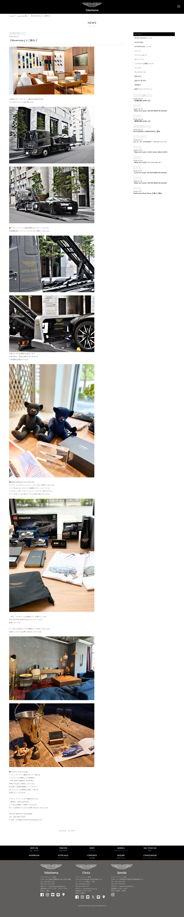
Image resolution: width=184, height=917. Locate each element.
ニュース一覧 (22, 16)
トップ (11, 16)
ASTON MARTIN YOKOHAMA (92, 7)
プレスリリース (140, 72)
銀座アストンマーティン (143, 89)
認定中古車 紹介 (140, 80)
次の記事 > (72, 831)
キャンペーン (139, 59)
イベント (137, 51)
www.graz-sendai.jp (126, 886)
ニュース (137, 68)
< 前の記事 (62, 831)
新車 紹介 (138, 76)
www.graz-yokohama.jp (56, 886)
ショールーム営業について (144, 63)
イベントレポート (140, 55)
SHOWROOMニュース (142, 46)
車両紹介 (137, 85)
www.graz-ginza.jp (90, 888)
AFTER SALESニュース (143, 38)
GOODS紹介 (139, 42)
